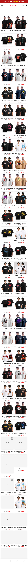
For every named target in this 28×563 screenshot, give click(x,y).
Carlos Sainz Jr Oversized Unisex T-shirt (11, 381)
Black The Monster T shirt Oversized (10, 223)
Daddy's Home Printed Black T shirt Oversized (13, 170)
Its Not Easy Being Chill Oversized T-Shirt (12, 475)
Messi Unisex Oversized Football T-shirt (11, 241)
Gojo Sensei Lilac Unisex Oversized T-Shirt (12, 451)
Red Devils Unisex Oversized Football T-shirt (12, 311)
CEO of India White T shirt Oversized (10, 363)
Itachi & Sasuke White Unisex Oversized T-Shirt (13, 346)
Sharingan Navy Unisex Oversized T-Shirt (12, 83)
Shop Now (21, 1)
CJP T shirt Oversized (20, 276)
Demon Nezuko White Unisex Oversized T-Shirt (13, 328)
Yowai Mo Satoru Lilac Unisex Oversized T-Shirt (13, 492)
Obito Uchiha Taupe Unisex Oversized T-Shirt (13, 510)
